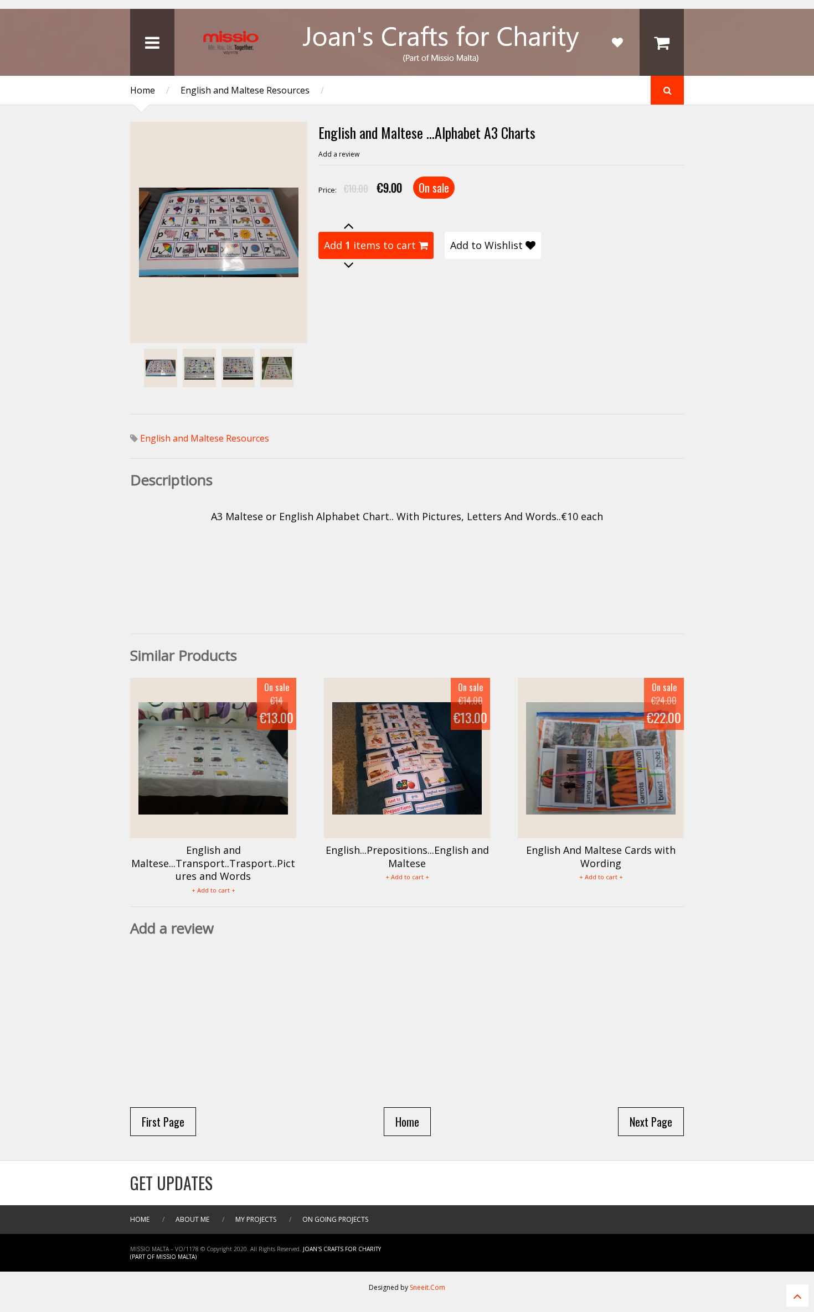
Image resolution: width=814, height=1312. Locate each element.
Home (142, 90)
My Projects (255, 1219)
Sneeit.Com (427, 1287)
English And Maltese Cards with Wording (601, 856)
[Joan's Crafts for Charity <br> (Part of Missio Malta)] (407, 64)
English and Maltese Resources (245, 90)
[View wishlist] (617, 42)
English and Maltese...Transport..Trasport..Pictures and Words (213, 863)
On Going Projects (335, 1219)
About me (192, 1219)
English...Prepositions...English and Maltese (407, 856)
